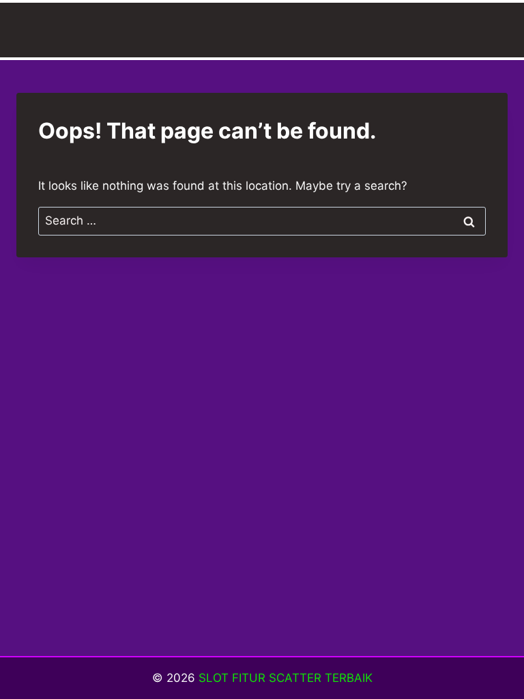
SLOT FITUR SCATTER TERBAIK (286, 678)
